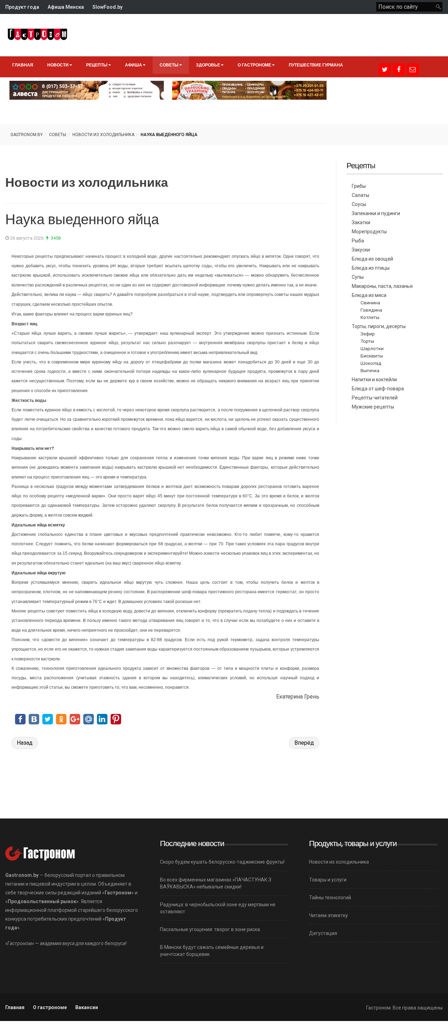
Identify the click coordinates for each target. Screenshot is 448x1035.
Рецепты (96, 65)
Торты (367, 341)
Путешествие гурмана (316, 65)
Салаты (360, 195)
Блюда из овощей (372, 259)
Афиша (133, 65)
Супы (358, 277)
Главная (22, 65)
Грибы (359, 186)
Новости (58, 65)
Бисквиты (371, 356)
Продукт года (22, 7)
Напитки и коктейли (374, 379)
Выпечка (369, 370)
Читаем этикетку (328, 915)
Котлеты (369, 317)
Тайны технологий (330, 897)
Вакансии (86, 1007)
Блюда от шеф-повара (378, 388)
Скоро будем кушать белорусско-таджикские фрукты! (222, 862)
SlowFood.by (107, 7)
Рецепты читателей (375, 397)
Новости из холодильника (103, 134)
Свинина (370, 302)
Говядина (371, 310)
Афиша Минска (66, 7)
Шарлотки (372, 348)
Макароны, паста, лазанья (382, 286)
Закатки (361, 222)
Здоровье (208, 65)
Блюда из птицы (371, 268)
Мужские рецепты (373, 407)
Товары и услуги (327, 879)
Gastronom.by (26, 134)
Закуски (361, 250)
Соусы (359, 204)
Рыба (358, 240)
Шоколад (371, 363)
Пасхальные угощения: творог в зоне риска (210, 929)
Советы (169, 65)
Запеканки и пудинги (376, 213)
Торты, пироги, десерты (379, 326)
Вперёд (304, 742)
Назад (25, 742)
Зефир (367, 333)
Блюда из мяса (369, 295)
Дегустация (323, 933)
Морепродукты (369, 231)
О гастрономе (254, 65)
